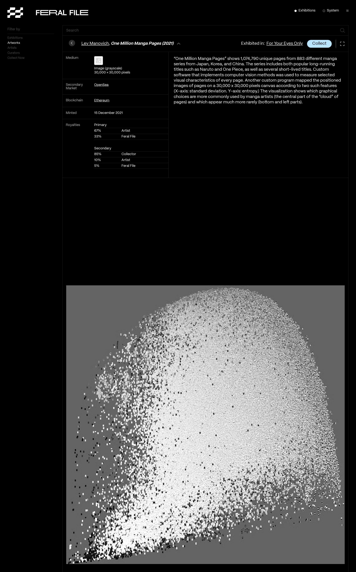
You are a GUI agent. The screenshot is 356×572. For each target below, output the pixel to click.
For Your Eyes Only (284, 44)
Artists (12, 48)
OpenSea (101, 85)
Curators (13, 53)
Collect (319, 44)
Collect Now (16, 58)
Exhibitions (15, 38)
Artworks (14, 43)
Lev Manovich (95, 44)
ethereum (101, 100)
